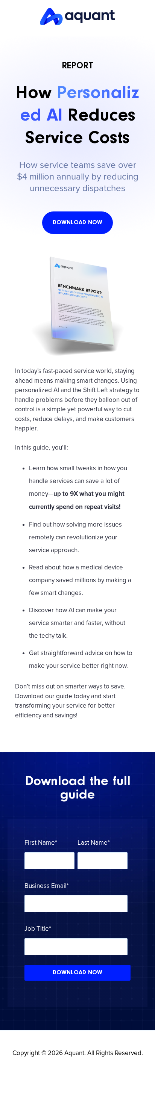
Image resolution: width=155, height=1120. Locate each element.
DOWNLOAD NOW (77, 223)
